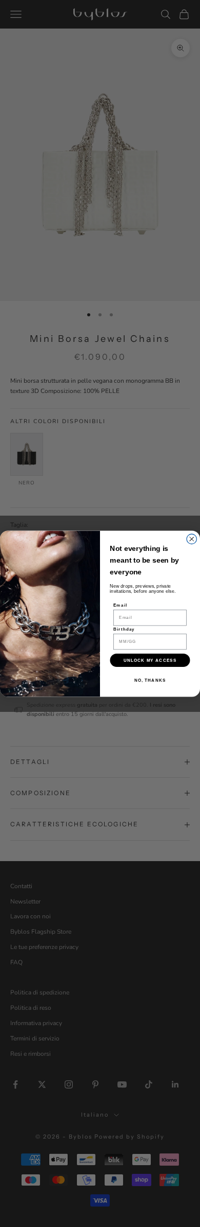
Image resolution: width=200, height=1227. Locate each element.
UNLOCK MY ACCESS (150, 660)
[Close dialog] (192, 539)
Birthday (124, 629)
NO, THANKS (150, 680)
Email (120, 605)
